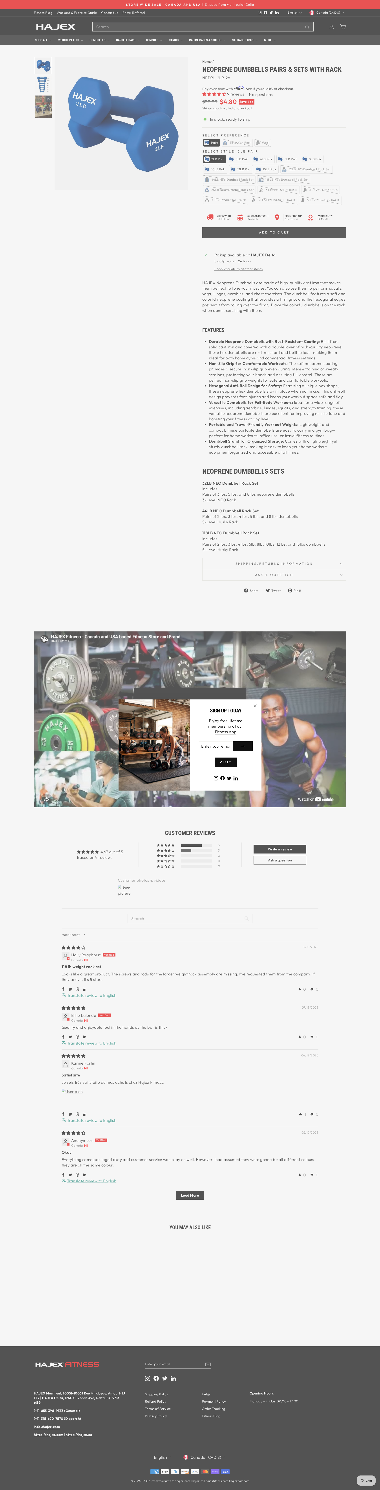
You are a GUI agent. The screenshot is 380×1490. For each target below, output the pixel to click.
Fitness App (226, 731)
